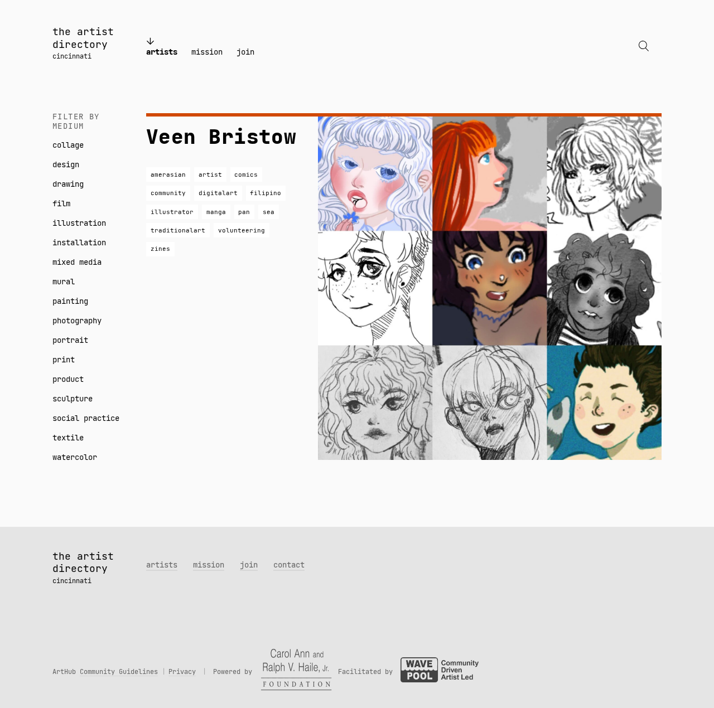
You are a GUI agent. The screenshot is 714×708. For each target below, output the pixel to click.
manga (216, 212)
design (65, 164)
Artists (161, 52)
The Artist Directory (83, 38)
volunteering (241, 230)
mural (63, 282)
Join (245, 52)
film (61, 203)
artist (210, 174)
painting (70, 301)
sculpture (72, 399)
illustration (79, 223)
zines (160, 249)
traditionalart (178, 230)
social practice (85, 418)
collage (68, 145)
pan (244, 212)
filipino (265, 193)
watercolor (74, 457)
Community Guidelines (119, 671)
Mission (207, 52)
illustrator (172, 212)
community (168, 193)
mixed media (77, 262)
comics (246, 174)
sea (268, 212)
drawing (68, 184)
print (63, 360)
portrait (70, 340)
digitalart (218, 193)
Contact (289, 565)
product (68, 379)
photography (77, 321)
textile (68, 438)
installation (79, 242)
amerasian (168, 174)
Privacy (182, 671)
